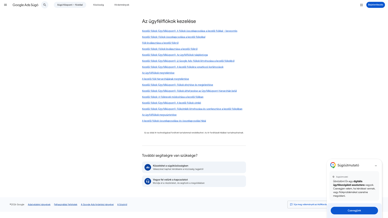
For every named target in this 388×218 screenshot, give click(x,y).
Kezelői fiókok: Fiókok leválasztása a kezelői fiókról (169, 49)
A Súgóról (122, 204)
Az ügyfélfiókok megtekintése (158, 72)
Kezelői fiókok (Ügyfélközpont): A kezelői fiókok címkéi (171, 102)
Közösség (98, 4)
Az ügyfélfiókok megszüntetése (159, 114)
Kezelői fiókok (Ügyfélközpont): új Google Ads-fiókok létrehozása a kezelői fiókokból (188, 61)
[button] (5, 4)
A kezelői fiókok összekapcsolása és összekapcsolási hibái (174, 120)
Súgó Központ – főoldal (70, 4)
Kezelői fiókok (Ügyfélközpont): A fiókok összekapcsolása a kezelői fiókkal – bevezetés (189, 31)
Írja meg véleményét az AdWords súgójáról (314, 204)
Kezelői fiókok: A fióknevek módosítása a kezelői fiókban (172, 97)
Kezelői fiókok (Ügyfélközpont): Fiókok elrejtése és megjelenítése (177, 84)
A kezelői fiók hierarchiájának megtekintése (165, 79)
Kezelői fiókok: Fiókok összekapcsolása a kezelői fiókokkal (173, 37)
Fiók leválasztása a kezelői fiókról (160, 43)
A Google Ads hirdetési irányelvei (97, 204)
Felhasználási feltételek (65, 204)
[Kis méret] (376, 164)
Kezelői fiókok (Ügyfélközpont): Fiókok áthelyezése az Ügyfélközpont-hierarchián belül (189, 90)
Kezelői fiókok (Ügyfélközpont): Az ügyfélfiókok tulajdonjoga (175, 54)
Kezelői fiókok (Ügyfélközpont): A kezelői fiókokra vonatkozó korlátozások (182, 67)
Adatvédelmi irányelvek (39, 204)
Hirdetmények (121, 4)
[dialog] (354, 188)
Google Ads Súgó (25, 5)
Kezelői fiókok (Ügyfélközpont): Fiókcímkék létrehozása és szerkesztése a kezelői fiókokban (192, 109)
